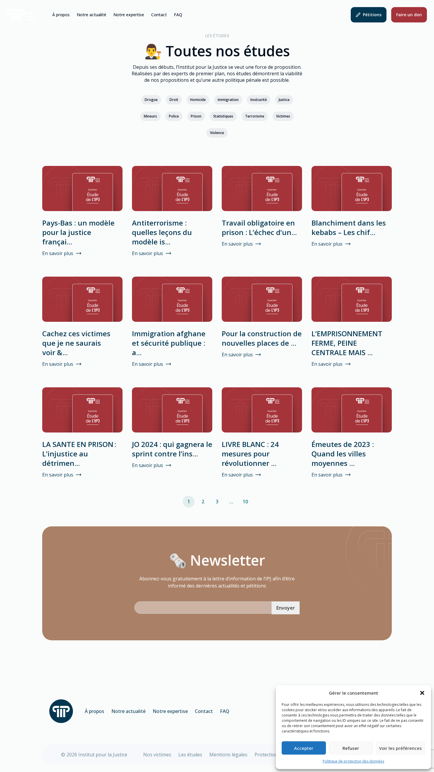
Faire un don (409, 14)
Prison (196, 116)
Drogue (151, 99)
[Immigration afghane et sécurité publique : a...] (172, 299)
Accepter (303, 748)
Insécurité (258, 99)
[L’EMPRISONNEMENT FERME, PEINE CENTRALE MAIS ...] (351, 299)
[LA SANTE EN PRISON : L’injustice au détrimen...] (82, 409)
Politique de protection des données (353, 761)
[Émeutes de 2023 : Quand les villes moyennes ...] (351, 409)
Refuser (350, 748)
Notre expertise (128, 14)
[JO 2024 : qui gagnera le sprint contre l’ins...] (172, 409)
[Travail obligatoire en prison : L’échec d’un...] (262, 188)
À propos (61, 14)
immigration (228, 99)
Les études (190, 754)
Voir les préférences (400, 748)
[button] (422, 693)
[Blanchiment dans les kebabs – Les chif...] (351, 188)
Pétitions (372, 14)
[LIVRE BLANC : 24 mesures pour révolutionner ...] (262, 409)
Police (174, 116)
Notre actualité (91, 14)
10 (245, 501)
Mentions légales (228, 754)
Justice (284, 99)
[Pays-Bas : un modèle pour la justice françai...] (82, 188)
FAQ (178, 14)
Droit (173, 99)
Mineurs (150, 116)
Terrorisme (254, 116)
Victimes (283, 116)
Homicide (198, 99)
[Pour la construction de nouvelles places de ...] (262, 299)
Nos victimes (157, 754)
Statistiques (223, 116)
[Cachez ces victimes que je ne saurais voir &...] (82, 299)
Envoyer (285, 608)
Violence (217, 132)
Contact (159, 14)
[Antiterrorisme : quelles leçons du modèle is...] (172, 188)
